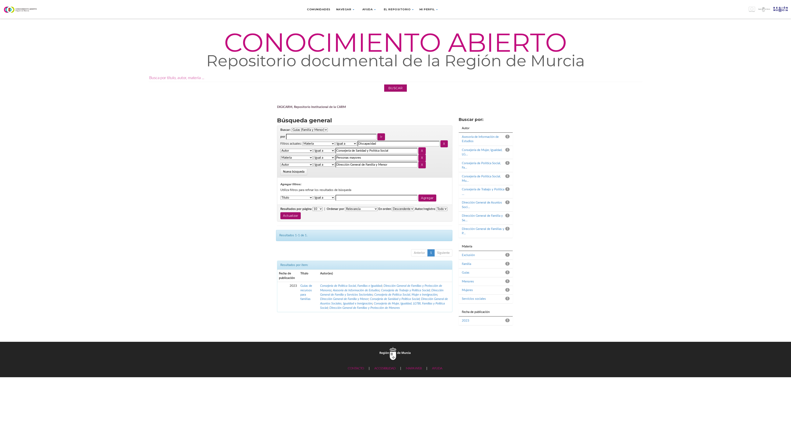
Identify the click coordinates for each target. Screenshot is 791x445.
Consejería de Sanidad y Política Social (394, 299)
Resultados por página (296, 209)
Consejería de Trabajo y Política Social (405, 290)
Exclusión (468, 255)
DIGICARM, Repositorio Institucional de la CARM (311, 107)
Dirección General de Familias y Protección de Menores (364, 307)
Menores (468, 281)
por (282, 136)
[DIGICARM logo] (66, 9)
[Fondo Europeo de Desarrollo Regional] (692, 11)
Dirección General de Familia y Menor (344, 299)
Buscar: (285, 129)
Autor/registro (425, 209)
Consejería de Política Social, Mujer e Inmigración (405, 294)
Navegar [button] (344, 9)
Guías (465, 272)
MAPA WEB (414, 368)
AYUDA (437, 368)
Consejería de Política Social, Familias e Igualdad (351, 285)
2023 (465, 320)
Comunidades (318, 9)
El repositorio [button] (398, 9)
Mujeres (467, 290)
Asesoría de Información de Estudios (356, 290)
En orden (384, 209)
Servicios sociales (474, 298)
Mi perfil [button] (427, 9)
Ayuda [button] (368, 9)
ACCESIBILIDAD (385, 368)
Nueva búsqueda (293, 171)
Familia (466, 264)
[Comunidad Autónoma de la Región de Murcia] (395, 353)
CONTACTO (356, 368)
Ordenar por (335, 209)
